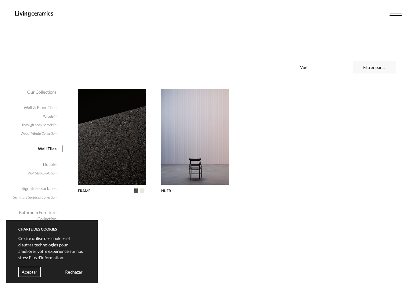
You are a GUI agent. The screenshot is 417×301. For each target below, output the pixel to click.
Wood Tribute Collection (38, 133)
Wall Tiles (47, 148)
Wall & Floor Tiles (40, 107)
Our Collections (41, 92)
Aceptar (29, 271)
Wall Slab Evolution (42, 173)
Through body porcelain (38, 125)
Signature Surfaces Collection (34, 197)
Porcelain (49, 116)
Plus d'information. (46, 257)
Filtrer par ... (374, 67)
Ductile (49, 164)
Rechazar (73, 271)
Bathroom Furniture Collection (37, 215)
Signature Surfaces (39, 188)
